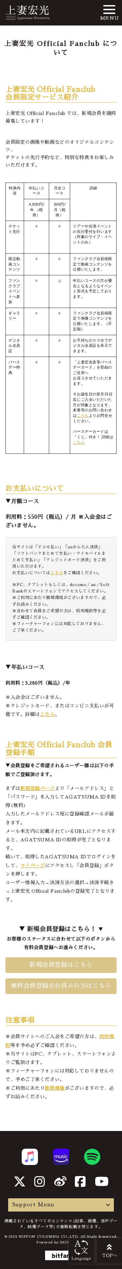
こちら (83, 415)
